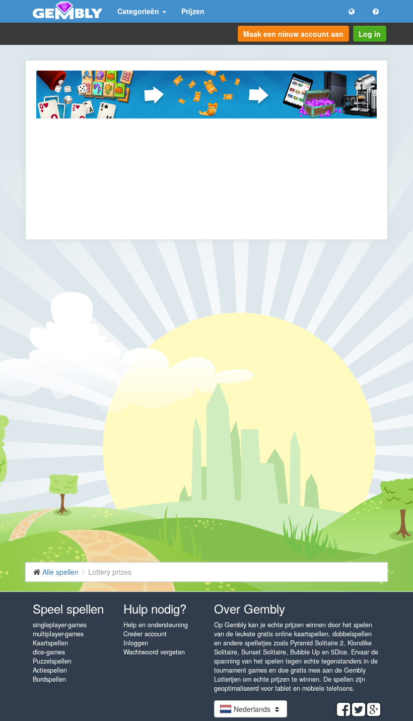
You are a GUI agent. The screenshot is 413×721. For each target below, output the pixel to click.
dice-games (49, 651)
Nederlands (252, 709)
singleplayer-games (60, 624)
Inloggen (135, 642)
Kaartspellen (50, 642)
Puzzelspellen (52, 661)
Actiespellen (50, 670)
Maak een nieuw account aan (293, 34)
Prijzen (192, 11)
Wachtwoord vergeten (154, 651)
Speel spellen (68, 608)
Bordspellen (49, 679)
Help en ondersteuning (155, 624)
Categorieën (139, 11)
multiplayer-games (58, 633)
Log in (370, 34)
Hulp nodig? (154, 608)
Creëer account (145, 633)
